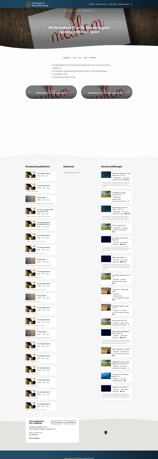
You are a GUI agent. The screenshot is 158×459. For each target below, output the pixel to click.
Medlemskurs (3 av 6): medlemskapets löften (105, 93)
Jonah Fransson (124, 351)
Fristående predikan (117, 380)
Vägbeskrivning (70, 422)
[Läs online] (125, 214)
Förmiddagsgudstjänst (43, 173)
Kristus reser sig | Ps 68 (119, 320)
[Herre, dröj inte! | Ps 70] (106, 227)
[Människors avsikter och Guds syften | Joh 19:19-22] (106, 174)
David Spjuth (123, 366)
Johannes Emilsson (117, 296)
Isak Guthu (123, 279)
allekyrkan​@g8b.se (34, 438)
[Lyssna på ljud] (126, 180)
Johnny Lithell (125, 177)
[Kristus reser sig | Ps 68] (106, 322)
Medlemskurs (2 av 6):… (88, 10)
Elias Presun (125, 228)
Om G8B (91, 4)
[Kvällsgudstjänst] (30, 199)
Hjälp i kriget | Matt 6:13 (119, 257)
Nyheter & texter (124, 4)
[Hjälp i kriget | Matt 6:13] (106, 259)
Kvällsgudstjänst (42, 197)
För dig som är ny (101, 4)
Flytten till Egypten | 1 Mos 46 (121, 349)
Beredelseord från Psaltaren (119, 201)
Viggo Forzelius (125, 323)
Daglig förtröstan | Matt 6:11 (120, 387)
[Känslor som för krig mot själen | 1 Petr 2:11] (106, 209)
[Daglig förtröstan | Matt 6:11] (106, 388)
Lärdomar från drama (117, 179)
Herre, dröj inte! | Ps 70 (119, 225)
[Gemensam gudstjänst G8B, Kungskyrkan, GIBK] (30, 211)
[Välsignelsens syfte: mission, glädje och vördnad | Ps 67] (106, 363)
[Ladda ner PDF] (128, 179)
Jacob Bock (123, 379)
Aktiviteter (70, 10)
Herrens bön (115, 244)
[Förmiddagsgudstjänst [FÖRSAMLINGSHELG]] (30, 224)
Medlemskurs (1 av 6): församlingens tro (52, 93)
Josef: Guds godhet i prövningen (120, 298)
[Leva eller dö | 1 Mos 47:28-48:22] (106, 291)
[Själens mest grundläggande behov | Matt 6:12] (106, 332)
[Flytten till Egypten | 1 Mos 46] (106, 350)
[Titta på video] (125, 180)
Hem (65, 10)
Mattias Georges (116, 199)
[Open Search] (131, 4)
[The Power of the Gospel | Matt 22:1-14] (106, 375)
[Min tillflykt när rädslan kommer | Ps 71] (106, 194)
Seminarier (77, 10)
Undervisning (113, 4)
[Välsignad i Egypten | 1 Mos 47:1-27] (106, 307)
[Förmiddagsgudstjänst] (30, 174)
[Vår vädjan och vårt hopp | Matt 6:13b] (106, 239)
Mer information (57, 422)
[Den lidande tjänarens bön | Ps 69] (106, 276)
